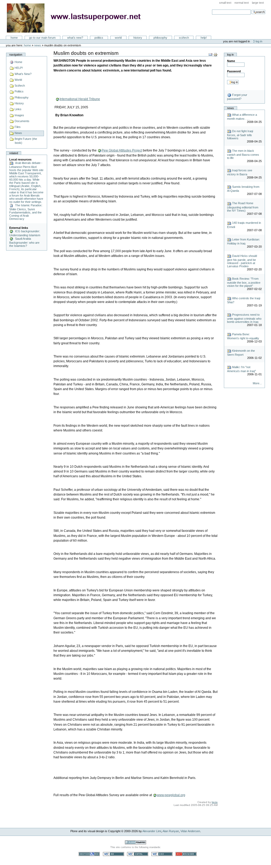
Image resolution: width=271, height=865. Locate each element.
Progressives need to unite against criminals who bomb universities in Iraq (244, 318)
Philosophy (160, 37)
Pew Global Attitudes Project (122, 150)
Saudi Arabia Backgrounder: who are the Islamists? (24, 242)
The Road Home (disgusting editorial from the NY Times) (242, 207)
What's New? (75, 37)
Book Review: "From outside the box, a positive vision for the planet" (243, 282)
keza (215, 802)
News (37, 45)
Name (231, 61)
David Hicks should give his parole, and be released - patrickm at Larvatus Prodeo (242, 261)
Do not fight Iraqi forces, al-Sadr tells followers (240, 135)
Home (14, 37)
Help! (204, 37)
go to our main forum (42, 37)
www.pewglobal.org (171, 795)
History (137, 37)
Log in (259, 41)
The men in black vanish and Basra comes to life (243, 154)
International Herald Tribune (80, 99)
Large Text (258, 2)
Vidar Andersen (190, 831)
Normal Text (241, 2)
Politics (98, 37)
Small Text (225, 2)
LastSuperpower (77, 18)
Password (234, 71)
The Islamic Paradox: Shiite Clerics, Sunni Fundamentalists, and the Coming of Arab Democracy (25, 212)
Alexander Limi (151, 831)
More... (257, 383)
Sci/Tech (184, 37)
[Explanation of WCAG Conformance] (114, 854)
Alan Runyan (170, 831)
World (118, 37)
